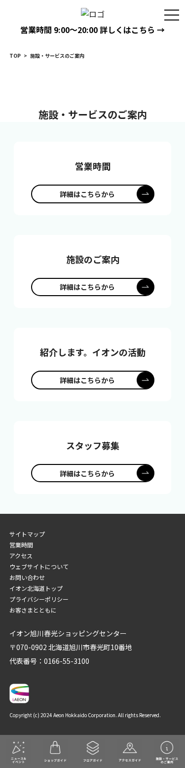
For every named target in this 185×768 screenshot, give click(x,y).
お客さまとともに (33, 610)
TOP (15, 55)
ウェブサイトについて (39, 566)
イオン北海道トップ (36, 588)
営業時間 (21, 544)
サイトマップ (27, 534)
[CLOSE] (172, 14)
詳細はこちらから (87, 194)
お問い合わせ (27, 577)
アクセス (21, 555)
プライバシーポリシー (39, 599)
